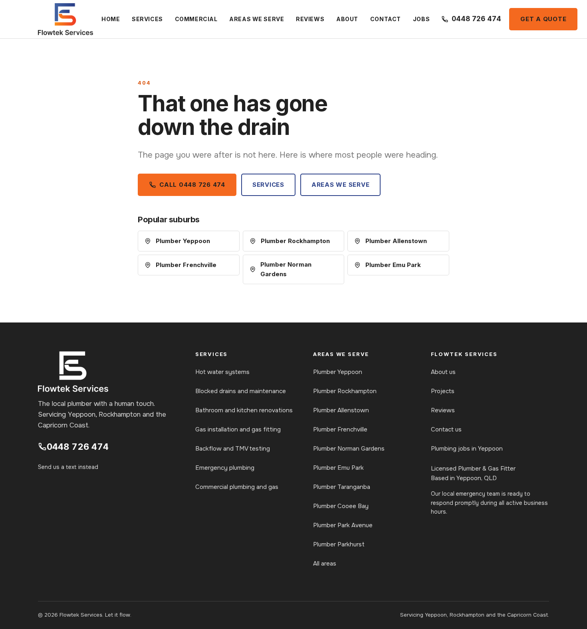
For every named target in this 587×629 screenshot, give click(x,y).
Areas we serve (256, 19)
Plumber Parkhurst (339, 544)
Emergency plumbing (224, 468)
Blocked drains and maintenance (240, 391)
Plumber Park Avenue (343, 525)
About (347, 19)
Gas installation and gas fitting (238, 429)
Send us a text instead (68, 467)
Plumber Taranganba (341, 487)
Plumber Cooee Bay (341, 506)
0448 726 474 (78, 446)
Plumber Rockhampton (295, 241)
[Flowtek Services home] (65, 19)
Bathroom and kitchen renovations (244, 410)
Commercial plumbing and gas (236, 487)
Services (147, 19)
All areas (324, 564)
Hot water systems (222, 372)
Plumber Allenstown (396, 241)
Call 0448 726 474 (192, 184)
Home (110, 19)
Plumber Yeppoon (183, 241)
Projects (442, 391)
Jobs (421, 19)
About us (443, 372)
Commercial (196, 19)
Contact (385, 19)
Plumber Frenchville (186, 265)
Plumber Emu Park (393, 265)
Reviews (310, 19)
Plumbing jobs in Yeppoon (467, 449)
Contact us (446, 429)
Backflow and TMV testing (232, 449)
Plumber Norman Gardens (285, 269)
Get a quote (543, 19)
